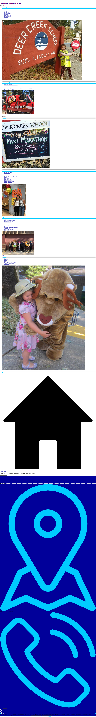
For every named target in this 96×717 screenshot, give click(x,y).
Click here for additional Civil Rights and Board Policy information (41, 715)
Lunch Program (6, 178)
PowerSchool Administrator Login (9, 220)
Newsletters (6, 17)
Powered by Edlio (48, 716)
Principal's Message (7, 16)
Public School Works (7, 222)
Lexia (5, 261)
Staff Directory (6, 224)
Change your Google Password (9, 263)
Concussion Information (8, 119)
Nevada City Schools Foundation (9, 86)
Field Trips (6, 177)
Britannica (6, 259)
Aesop (5, 219)
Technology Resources (8, 182)
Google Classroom (7, 260)
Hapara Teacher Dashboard (8, 229)
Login (2, 713)
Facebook (1, 710)
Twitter (1, 712)
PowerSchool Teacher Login (8, 221)
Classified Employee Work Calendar (10, 223)
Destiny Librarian (7, 226)
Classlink (5, 258)
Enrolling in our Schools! (8, 172)
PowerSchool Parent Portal (8, 180)
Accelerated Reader (7, 225)
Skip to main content (3, 0)
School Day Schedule (7, 12)
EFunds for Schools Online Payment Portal (11, 176)
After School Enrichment (8, 84)
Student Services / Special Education (10, 89)
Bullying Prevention (7, 10)
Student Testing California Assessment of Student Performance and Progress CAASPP (18, 88)
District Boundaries (7, 13)
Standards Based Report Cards (9, 87)
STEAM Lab (6, 264)
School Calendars (7, 11)
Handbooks (6, 14)
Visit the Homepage (3, 475)
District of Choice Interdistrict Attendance (11, 85)
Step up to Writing (7, 228)
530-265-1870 (5, 708)
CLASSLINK (6, 230)
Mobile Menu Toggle (3, 5)
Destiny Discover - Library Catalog (10, 262)
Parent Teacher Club (7, 15)
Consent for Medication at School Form (10, 175)
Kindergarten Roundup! (8, 19)
